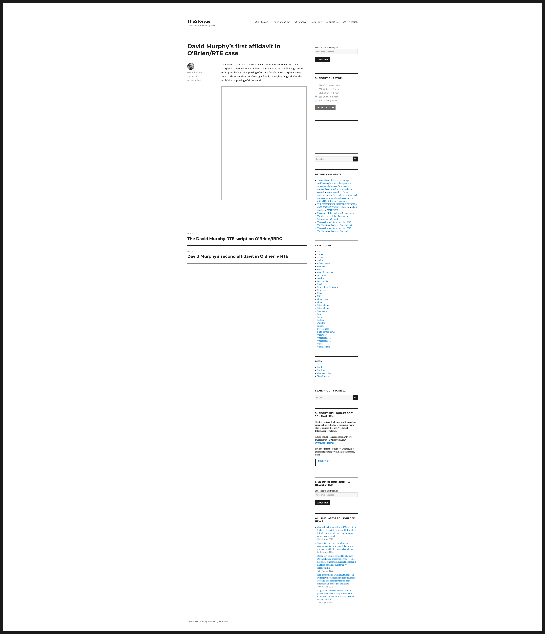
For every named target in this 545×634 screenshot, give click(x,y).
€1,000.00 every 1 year (329, 85)
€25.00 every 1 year (328, 100)
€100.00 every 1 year (329, 93)
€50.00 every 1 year (328, 96)
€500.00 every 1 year (329, 89)
